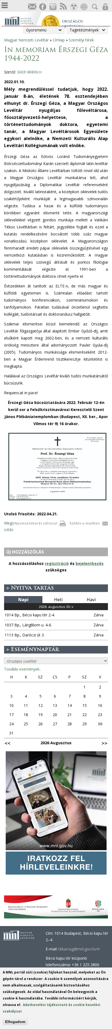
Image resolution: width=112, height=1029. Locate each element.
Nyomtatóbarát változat (36, 523)
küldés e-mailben (85, 523)
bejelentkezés (90, 563)
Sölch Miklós (29, 72)
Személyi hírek (81, 40)
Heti (58, 600)
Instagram (53, 6)
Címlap (59, 40)
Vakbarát (73, 6)
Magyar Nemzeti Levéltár (26, 40)
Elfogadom (15, 1022)
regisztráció (57, 563)
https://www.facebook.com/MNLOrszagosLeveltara (42, 6)
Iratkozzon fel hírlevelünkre (32, 6)
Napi (23, 600)
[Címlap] (22, 20)
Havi (91, 600)
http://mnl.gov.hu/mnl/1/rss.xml (63, 6)
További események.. (22, 669)
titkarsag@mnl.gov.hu (78, 949)
